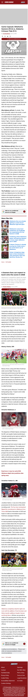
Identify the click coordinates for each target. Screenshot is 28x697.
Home (2, 262)
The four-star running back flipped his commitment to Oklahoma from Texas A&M (13, 509)
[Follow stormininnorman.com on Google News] (24, 211)
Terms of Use (21, 675)
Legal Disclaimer (22, 678)
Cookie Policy (5, 678)
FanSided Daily (5, 672)
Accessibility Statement (8, 680)
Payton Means (7, 286)
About (3, 667)
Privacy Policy (5, 675)
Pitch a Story (20, 672)
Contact (3, 670)
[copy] (10, 36)
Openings (20, 667)
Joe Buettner (6, 33)
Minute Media (8, 687)
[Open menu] (2, 2)
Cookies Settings (6, 683)
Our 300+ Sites (21, 670)
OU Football (8, 262)
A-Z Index (20, 680)
